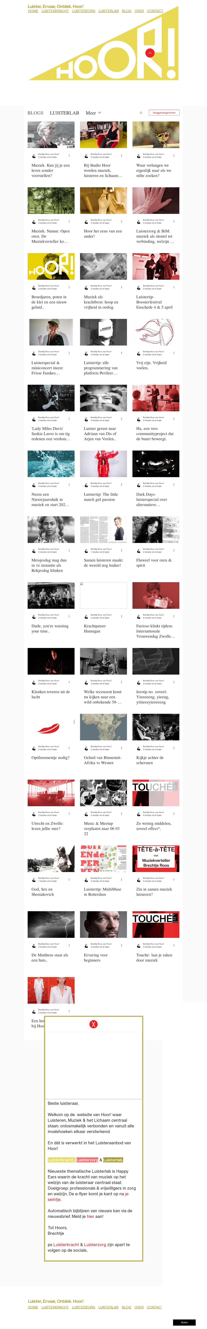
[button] (93, 1024)
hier (90, 1216)
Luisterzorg (95, 1244)
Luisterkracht (66, 1244)
